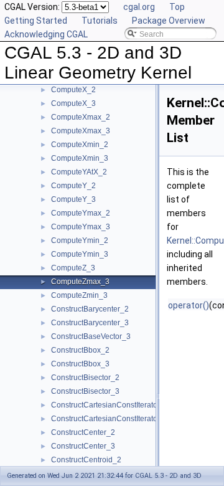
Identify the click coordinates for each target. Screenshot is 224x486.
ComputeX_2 (73, 89)
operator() (188, 305)
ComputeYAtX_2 (79, 172)
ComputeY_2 (73, 185)
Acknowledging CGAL (46, 34)
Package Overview (168, 21)
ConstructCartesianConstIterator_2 (110, 405)
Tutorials (100, 21)
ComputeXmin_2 (79, 144)
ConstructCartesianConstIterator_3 (110, 418)
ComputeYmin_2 (79, 240)
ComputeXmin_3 (79, 158)
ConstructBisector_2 (85, 377)
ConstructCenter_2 (83, 432)
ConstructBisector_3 (85, 391)
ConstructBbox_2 (80, 350)
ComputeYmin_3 (79, 254)
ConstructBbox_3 (80, 364)
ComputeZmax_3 (80, 281)
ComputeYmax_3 (80, 226)
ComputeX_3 (73, 103)
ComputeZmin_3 (79, 295)
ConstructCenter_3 (83, 446)
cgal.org (139, 7)
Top (177, 7)
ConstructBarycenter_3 (90, 322)
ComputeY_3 (73, 199)
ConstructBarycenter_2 (90, 309)
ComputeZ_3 (73, 268)
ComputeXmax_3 (80, 130)
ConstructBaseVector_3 (91, 336)
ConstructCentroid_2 (86, 459)
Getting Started (35, 21)
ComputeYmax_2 (80, 213)
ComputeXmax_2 (80, 117)
